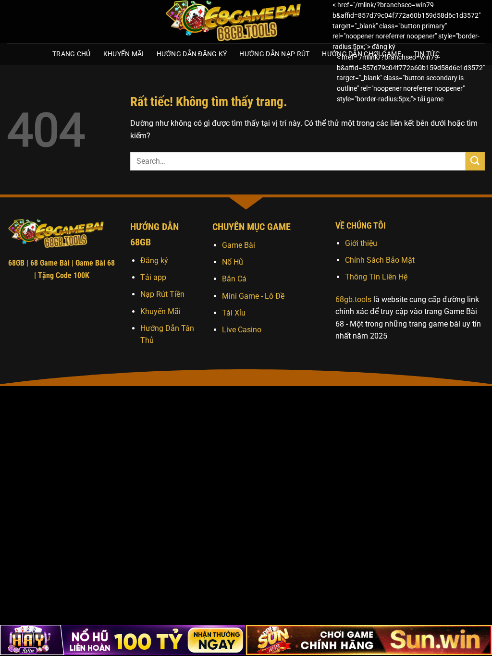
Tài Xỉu (234, 312)
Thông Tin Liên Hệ (376, 276)
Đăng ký (154, 260)
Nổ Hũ (232, 262)
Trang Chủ (71, 54)
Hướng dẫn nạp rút (274, 54)
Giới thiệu (361, 243)
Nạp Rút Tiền (162, 294)
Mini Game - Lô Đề (253, 296)
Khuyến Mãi (123, 54)
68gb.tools (353, 299)
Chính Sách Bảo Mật (380, 260)
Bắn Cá (234, 278)
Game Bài (238, 245)
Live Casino (241, 329)
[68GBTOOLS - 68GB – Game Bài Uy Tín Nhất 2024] (241, 21)
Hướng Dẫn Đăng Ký (192, 54)
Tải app (153, 277)
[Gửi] (475, 161)
